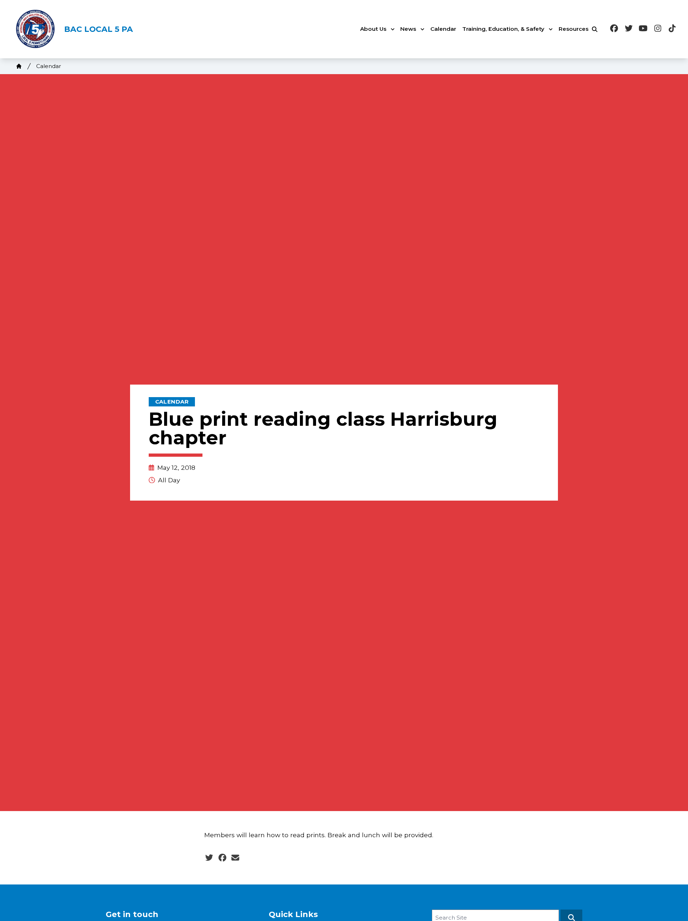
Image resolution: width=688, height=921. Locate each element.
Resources (573, 28)
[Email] (235, 858)
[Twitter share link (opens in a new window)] (209, 858)
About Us (373, 28)
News (408, 28)
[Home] (19, 66)
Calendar (443, 28)
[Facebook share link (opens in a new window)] (222, 858)
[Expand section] (393, 29)
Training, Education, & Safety (503, 28)
